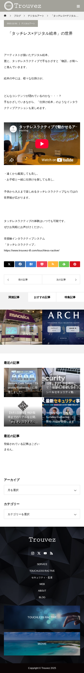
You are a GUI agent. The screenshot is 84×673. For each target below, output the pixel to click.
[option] (21, 327)
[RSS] (51, 553)
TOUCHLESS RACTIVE (42, 571)
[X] (39, 553)
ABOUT (42, 590)
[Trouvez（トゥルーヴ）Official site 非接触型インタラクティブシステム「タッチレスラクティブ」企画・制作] (42, 539)
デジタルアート (28, 23)
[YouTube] (45, 553)
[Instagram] (33, 553)
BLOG (42, 597)
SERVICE (42, 564)
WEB (42, 584)
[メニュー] (78, 6)
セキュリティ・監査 (42, 577)
